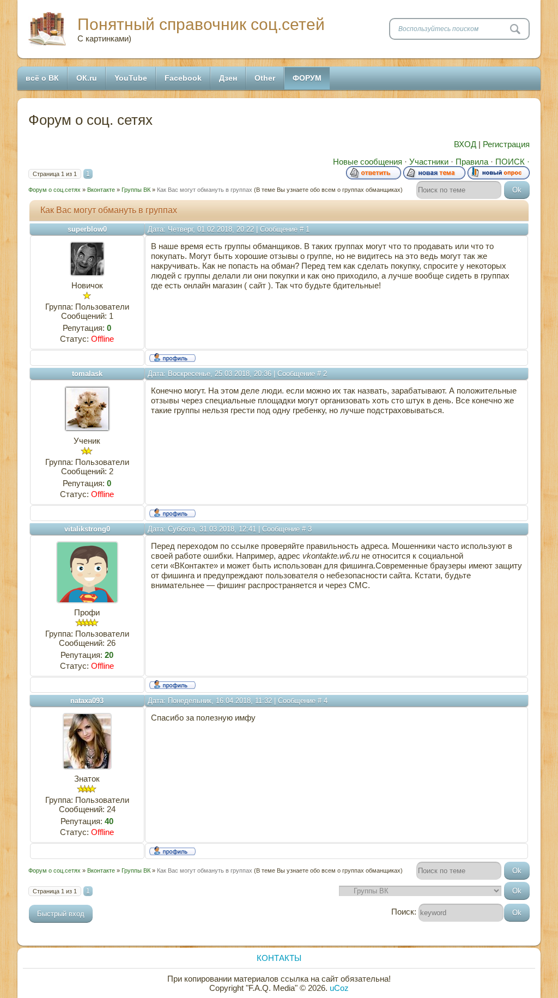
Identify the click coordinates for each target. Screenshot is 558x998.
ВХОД (465, 144)
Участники (428, 161)
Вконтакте (101, 189)
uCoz (339, 988)
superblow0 (87, 229)
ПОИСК (510, 161)
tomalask (87, 374)
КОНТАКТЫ (279, 958)
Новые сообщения (367, 161)
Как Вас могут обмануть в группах (204, 189)
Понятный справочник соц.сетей (201, 24)
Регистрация (506, 144)
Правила (472, 161)
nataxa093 (87, 701)
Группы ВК (136, 189)
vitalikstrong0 (87, 529)
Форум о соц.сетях (54, 189)
